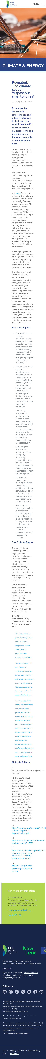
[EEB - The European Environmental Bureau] (11, 4)
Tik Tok (17, 992)
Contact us (7, 968)
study (18, 193)
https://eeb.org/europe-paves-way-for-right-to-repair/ (22, 868)
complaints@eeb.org (11, 978)
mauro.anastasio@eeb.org (19, 910)
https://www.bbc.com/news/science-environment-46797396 (28, 841)
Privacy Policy (16, 1050)
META (29, 950)
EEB (10, 950)
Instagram (11, 992)
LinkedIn (5, 992)
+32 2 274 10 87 (15, 914)
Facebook (35, 992)
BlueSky (29, 992)
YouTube (41, 992)
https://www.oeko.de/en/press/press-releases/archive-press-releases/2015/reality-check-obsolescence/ (28, 854)
